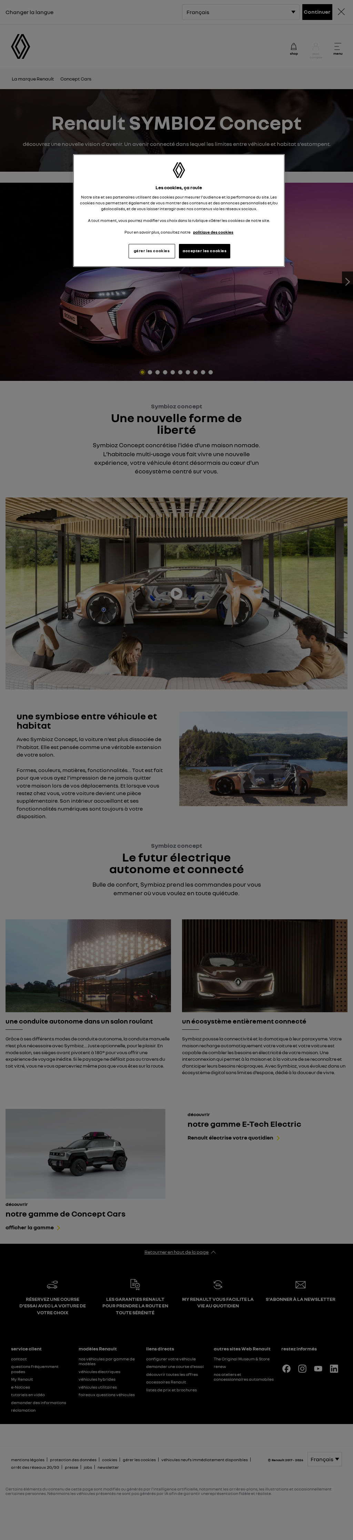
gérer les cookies (152, 250)
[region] (179, 210)
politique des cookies (213, 232)
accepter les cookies (204, 250)
